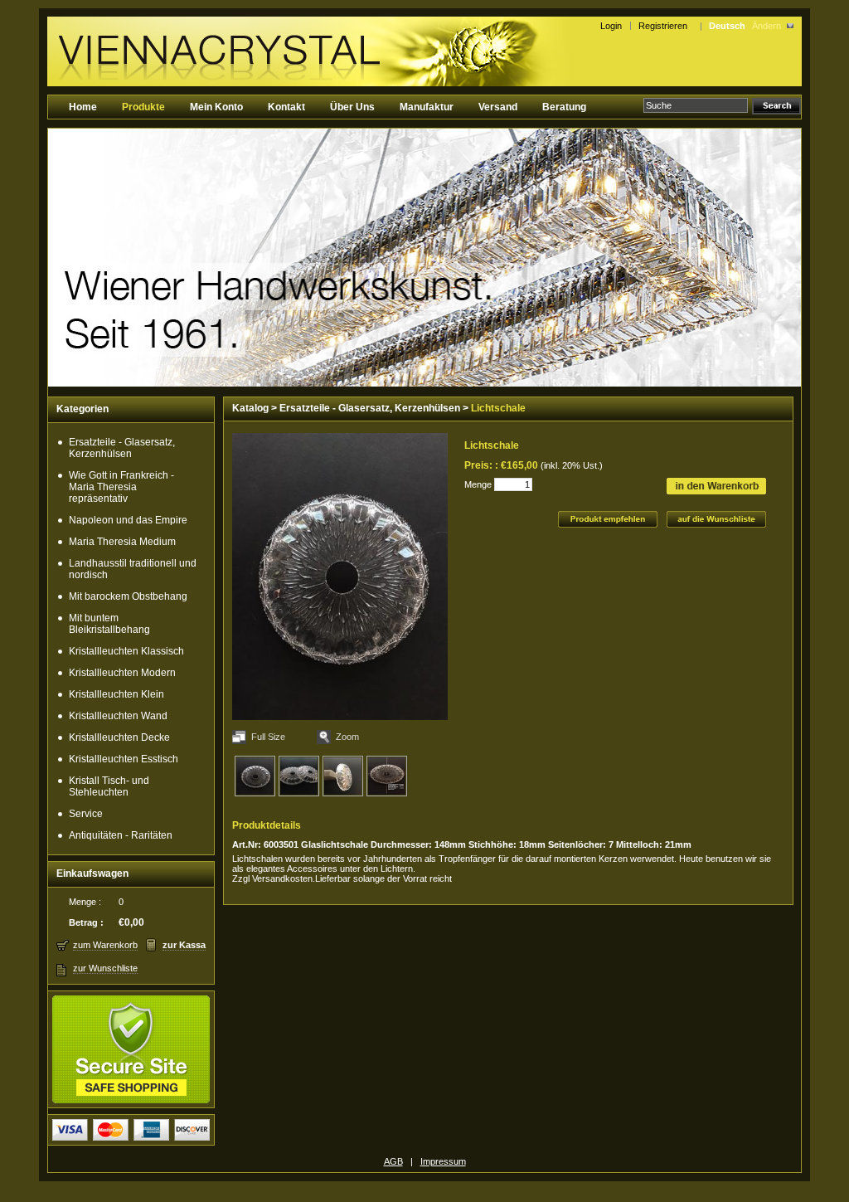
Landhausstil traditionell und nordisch (132, 569)
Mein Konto (216, 107)
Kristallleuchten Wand (118, 716)
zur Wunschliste (105, 968)
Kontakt (286, 107)
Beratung (564, 107)
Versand (497, 107)
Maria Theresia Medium (122, 541)
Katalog (250, 408)
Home (83, 107)
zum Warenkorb (105, 945)
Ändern (766, 26)
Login (611, 26)
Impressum (443, 1161)
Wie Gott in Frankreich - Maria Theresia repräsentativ (121, 487)
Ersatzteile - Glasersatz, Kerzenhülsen (122, 448)
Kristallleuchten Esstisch (123, 759)
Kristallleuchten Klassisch (126, 651)
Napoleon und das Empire (128, 520)
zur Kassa (184, 945)
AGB (393, 1161)
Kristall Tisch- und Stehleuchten (109, 786)
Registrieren (665, 26)
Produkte (143, 107)
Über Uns (352, 107)
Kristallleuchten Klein (116, 694)
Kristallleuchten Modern (122, 673)
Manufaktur (427, 107)
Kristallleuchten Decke (119, 737)
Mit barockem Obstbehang (128, 596)
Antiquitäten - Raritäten (120, 835)
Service (86, 814)
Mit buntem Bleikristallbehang (109, 623)
